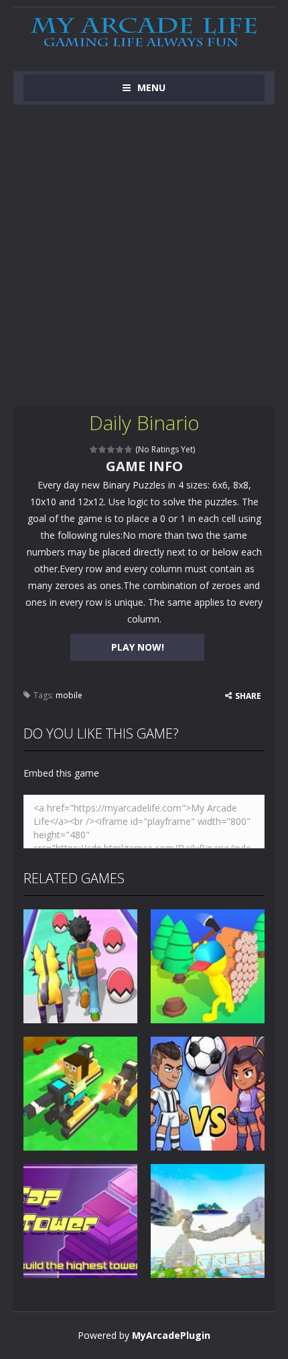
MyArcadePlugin (171, 1335)
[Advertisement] (144, 255)
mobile (69, 695)
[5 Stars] (129, 449)
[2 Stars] (102, 449)
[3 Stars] (111, 449)
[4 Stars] (120, 449)
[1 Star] (94, 449)
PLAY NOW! (137, 647)
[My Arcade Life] (144, 33)
